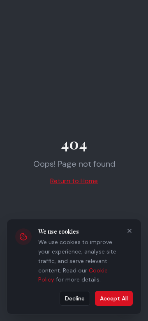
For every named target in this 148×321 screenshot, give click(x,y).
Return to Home (74, 181)
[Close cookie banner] (129, 231)
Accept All (114, 298)
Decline (75, 298)
